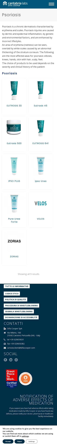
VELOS (40, 218)
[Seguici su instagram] (16, 360)
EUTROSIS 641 (41, 143)
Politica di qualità (15, 299)
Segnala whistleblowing (19, 311)
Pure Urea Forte (14, 220)
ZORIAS (14, 256)
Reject (19, 441)
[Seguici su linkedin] (10, 360)
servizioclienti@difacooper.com (21, 348)
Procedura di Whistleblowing (21, 305)
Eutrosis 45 (40, 105)
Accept (8, 441)
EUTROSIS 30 (14, 105)
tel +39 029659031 (15, 339)
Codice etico (12, 293)
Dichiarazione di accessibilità (21, 317)
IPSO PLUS (14, 181)
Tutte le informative (16, 286)
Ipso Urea (40, 181)
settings (25, 436)
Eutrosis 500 (14, 143)
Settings (31, 441)
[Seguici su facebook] (5, 360)
